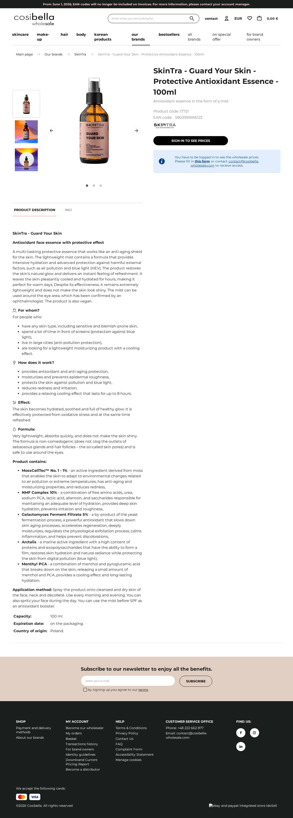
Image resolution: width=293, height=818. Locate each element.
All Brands (194, 36)
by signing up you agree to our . (118, 690)
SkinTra (80, 54)
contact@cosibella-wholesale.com (186, 735)
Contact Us (124, 739)
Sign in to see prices (190, 141)
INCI (68, 210)
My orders (74, 733)
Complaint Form (129, 749)
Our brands (138, 36)
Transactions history (82, 744)
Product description (34, 210)
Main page (24, 54)
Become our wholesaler (85, 728)
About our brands (30, 738)
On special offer (221, 36)
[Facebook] (240, 732)
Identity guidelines (80, 754)
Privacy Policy (127, 733)
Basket (71, 739)
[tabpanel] (94, 121)
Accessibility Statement (135, 754)
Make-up (43, 36)
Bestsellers (169, 34)
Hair (64, 34)
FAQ (119, 744)
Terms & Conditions (131, 728)
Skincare (20, 34)
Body (81, 34)
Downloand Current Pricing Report (82, 762)
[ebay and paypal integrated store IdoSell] (243, 806)
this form (202, 161)
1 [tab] (87, 185)
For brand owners (255, 36)
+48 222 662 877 (190, 728)
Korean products (102, 36)
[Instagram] (254, 732)
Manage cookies (128, 760)
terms (143, 690)
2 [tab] (94, 185)
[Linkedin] (240, 746)
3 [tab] (101, 185)
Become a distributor (83, 769)
